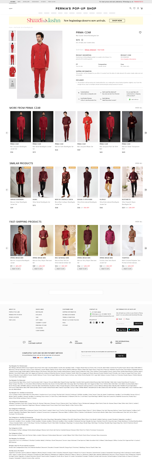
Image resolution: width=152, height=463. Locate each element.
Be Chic (78, 396)
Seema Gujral (75, 371)
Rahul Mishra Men (21, 387)
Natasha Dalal (21, 367)
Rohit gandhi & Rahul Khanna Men (91, 382)
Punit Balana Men (82, 383)
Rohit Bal (50, 371)
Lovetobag (38, 396)
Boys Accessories (102, 435)
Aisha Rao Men (36, 385)
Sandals (16, 423)
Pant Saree (62, 405)
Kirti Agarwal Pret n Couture (131, 440)
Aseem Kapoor (22, 376)
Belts (21, 423)
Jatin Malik (121, 383)
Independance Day (22, 447)
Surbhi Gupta (64, 375)
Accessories (46, 412)
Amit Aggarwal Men (93, 383)
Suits (40, 410)
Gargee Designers (65, 385)
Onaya (28, 369)
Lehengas (11, 403)
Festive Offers (79, 405)
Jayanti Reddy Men (122, 387)
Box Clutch (124, 423)
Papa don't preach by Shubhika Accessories (116, 396)
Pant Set (126, 412)
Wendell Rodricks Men (95, 387)
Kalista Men (74, 385)
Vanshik (78, 382)
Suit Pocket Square (70, 410)
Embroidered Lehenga (34, 430)
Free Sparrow (82, 440)
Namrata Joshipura (43, 373)
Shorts (89, 410)
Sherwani (31, 410)
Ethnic (76, 412)
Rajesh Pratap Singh (15, 371)
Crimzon (34, 398)
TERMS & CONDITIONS (69, 317)
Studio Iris (114, 375)
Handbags (44, 423)
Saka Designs (109, 440)
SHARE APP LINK (138, 323)
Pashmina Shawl (132, 423)
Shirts (25, 410)
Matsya (40, 375)
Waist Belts (55, 423)
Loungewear (54, 412)
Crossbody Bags (78, 423)
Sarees (30, 403)
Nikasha (11, 373)
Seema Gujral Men (64, 387)
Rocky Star (93, 367)
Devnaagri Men (72, 383)
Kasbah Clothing (83, 385)
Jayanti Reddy (45, 369)
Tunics (80, 403)
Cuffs (22, 419)
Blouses (38, 405)
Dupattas (25, 405)
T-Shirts (94, 410)
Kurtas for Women (38, 403)
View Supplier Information (128, 59)
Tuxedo (11, 412)
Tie (16, 414)
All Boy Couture (118, 440)
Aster (90, 394)
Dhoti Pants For (81, 430)
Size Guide (101, 50)
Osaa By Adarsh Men (103, 367)
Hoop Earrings (113, 421)
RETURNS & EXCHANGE (69, 314)
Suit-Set (104, 410)
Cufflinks (71, 412)
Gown (58, 403)
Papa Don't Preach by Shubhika (106, 369)
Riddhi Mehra (26, 371)
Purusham (29, 383)
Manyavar (12, 369)
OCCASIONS (39, 328)
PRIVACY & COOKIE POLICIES (71, 320)
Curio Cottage (13, 394)
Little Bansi (25, 440)
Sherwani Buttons (113, 410)
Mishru (80, 369)
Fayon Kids (12, 440)
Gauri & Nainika (35, 369)
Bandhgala (24, 412)
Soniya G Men (74, 387)
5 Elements (72, 396)
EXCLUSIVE (39, 314)
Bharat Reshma (37, 383)
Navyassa (59, 440)
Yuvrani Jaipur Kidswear (70, 440)
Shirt (73, 435)
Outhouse (73, 394)
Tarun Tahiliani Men (105, 383)
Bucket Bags (87, 423)
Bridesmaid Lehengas (89, 403)
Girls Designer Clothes (15, 430)
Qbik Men (114, 383)
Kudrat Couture (93, 385)
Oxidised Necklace (134, 421)
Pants (44, 410)
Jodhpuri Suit (136, 410)
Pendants (115, 419)
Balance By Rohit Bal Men (109, 387)
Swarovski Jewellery (15, 421)
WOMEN (12, 1)
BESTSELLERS (39, 312)
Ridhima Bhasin (35, 371)
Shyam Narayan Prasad (96, 373)
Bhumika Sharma (55, 373)
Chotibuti (32, 440)
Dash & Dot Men (17, 382)
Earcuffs (70, 419)
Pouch (49, 423)
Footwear (12, 414)
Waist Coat (56, 410)
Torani (45, 375)
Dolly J (73, 367)
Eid (29, 447)
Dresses (53, 403)
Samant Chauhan (66, 373)
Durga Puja (68, 447)
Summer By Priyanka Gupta (118, 367)
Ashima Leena (138, 371)
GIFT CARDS (39, 320)
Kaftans (75, 403)
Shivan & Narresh (20, 369)
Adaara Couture (105, 375)
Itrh (92, 375)
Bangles (38, 419)
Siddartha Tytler (84, 371)
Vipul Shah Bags (92, 396)
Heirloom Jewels (107, 419)
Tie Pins (62, 410)
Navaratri (44, 447)
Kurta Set (53, 430)
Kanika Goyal (108, 373)
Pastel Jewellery (36, 421)
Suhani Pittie (12, 398)
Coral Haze (84, 396)
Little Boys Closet (50, 440)
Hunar (94, 394)
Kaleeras (64, 419)
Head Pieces (77, 419)
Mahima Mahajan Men (105, 385)
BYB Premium (12, 442)
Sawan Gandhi (32, 375)
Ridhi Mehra (138, 367)
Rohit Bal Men (106, 382)
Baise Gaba (130, 367)
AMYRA (100, 396)
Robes (84, 410)
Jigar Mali (97, 375)
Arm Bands (93, 419)
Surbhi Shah (75, 373)
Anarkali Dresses (65, 430)
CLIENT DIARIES (40, 330)
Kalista (52, 369)
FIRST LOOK (51, 1)
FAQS (64, 322)
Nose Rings (51, 419)
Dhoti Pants (99, 403)
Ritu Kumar (44, 371)
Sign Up (120, 355)
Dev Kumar (52, 383)
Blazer (69, 435)
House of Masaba (14, 375)
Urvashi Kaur (13, 376)
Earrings (18, 419)
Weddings (82, 447)
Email (120, 319)
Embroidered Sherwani (55, 435)
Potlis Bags (31, 423)
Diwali (11, 447)
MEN (19, 1)
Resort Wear (117, 403)
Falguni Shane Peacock (82, 367)
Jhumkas (99, 421)
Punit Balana (128, 369)
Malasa (58, 375)
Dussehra (50, 447)
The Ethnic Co (22, 383)
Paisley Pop (132, 396)
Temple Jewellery (47, 421)
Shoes (11, 423)
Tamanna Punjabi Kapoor (125, 375)
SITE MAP (65, 325)
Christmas (75, 447)
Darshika (45, 383)
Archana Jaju (73, 375)
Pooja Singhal (30, 367)
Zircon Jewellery (26, 421)
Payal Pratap (119, 369)
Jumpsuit (39, 412)
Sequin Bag (116, 423)
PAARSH (123, 385)
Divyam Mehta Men (54, 382)
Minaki (11, 396)
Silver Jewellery (69, 421)
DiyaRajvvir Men (54, 385)
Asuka (119, 382)
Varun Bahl (17, 373)
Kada (140, 421)
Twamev (132, 382)
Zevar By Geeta (101, 394)
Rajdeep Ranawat (138, 369)
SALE (37, 317)
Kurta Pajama (127, 410)
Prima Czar (83, 32)
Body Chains (85, 419)
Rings (33, 419)
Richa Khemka (86, 375)
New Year (98, 447)
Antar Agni (45, 367)
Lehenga (24, 430)
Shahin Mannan (137, 375)
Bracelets (28, 419)
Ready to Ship (70, 405)
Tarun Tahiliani (94, 371)
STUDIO (43, 1)
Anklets (99, 419)
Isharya (20, 394)
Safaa (79, 375)
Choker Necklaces (123, 421)
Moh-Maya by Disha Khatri (31, 394)
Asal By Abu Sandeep (65, 367)
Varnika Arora (44, 394)
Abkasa (29, 385)
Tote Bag (101, 423)
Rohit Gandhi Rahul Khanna (125, 371)
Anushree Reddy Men (131, 383)
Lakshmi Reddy (40, 440)
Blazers (99, 410)
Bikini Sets (125, 403)
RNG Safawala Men (32, 387)
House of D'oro (135, 394)
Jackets (135, 403)
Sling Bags (69, 423)
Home (10, 27)
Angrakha (17, 412)
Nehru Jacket (19, 410)
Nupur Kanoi (92, 369)
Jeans (120, 410)
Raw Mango (12, 367)
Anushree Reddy (53, 367)
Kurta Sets (24, 403)
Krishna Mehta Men (61, 383)
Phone (127, 319)
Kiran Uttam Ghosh (60, 369)
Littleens (101, 440)
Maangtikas (58, 419)
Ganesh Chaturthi (59, 447)
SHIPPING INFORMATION (69, 312)
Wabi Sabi (114, 382)
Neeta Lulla (25, 373)
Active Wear (133, 412)
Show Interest (90, 50)
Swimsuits (19, 405)
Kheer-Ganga (13, 383)
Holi (15, 447)
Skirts (130, 403)
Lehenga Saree (45, 405)
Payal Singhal (103, 371)
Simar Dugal (51, 375)
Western (81, 412)
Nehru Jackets (37, 435)
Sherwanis (47, 403)
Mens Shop (109, 412)
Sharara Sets (64, 403)
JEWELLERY (26, 1)
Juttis (25, 423)
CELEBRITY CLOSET (41, 322)
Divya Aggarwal (84, 373)
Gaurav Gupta (112, 371)
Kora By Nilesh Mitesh (15, 389)
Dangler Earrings (91, 421)
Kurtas (36, 410)
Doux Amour (45, 396)
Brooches (21, 414)
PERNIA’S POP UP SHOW (15, 314)
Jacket (64, 435)
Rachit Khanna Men (14, 385)
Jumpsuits (12, 405)
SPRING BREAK (84, 387)
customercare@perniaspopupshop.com (103, 316)
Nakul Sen (85, 369)
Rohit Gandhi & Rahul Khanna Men (48, 387)
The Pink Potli (60, 394)
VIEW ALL (138, 108)
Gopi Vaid (137, 373)
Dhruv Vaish (26, 382)
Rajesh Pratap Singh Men (68, 382)
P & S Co (18, 440)
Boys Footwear (91, 435)
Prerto (29, 398)
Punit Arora (12, 387)
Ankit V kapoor (44, 382)
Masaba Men (116, 385)
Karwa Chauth (90, 447)
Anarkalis (17, 403)
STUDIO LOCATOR (14, 317)
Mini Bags (95, 423)
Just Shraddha (125, 394)
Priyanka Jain (116, 373)
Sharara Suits (45, 430)
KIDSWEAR (35, 1)
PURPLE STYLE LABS (14, 312)
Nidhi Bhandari (63, 396)
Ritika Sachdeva (21, 398)
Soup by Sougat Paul (127, 373)
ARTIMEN (23, 385)
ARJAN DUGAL (45, 385)
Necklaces (12, 419)
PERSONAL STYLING (41, 325)
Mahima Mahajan (72, 369)
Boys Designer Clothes (15, 435)
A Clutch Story (54, 396)
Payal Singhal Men (131, 385)
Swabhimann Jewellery (113, 394)
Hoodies (79, 410)
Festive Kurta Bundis (99, 412)
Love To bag (52, 394)
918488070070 (138, 1)
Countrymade (35, 382)
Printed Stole (24, 424)
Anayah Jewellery (29, 396)
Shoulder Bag (108, 423)
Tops (70, 403)
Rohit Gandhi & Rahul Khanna (62, 371)
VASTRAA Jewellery (82, 394)
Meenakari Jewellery (125, 419)
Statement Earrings (79, 421)
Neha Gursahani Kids (92, 440)
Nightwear (32, 405)
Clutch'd (67, 394)
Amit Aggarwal (33, 373)
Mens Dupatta (32, 412)
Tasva (10, 382)
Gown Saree (53, 405)
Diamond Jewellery (58, 421)
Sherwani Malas (63, 412)
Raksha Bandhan (36, 447)
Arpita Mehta (23, 375)
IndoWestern (88, 412)
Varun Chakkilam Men (135, 387)
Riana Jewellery (18, 396)
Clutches (37, 423)
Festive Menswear (118, 412)
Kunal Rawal (125, 382)
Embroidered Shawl (14, 424)
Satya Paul (38, 367)
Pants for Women (108, 403)
